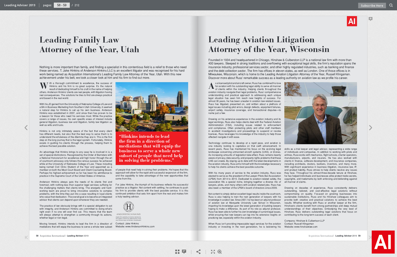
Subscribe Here (372, 5)
